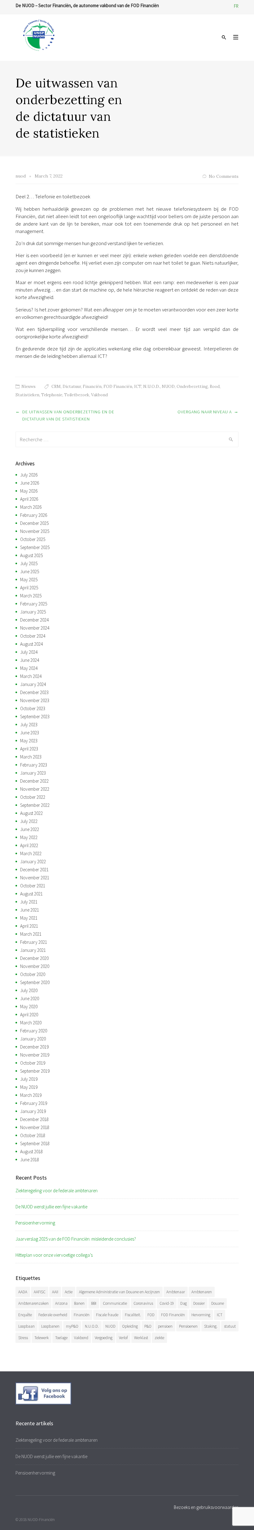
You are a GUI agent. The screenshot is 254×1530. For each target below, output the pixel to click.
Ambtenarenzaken (33, 1303)
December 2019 (34, 1047)
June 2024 (29, 660)
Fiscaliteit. (133, 1314)
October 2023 (32, 708)
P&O (147, 1326)
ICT (137, 386)
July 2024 (28, 652)
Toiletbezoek (76, 395)
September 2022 (35, 805)
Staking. (210, 1326)
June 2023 (29, 733)
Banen (79, 1303)
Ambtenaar (175, 1292)
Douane (217, 1303)
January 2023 (33, 773)
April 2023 (29, 749)
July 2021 (28, 902)
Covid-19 (167, 1303)
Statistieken (27, 395)
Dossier (199, 1303)
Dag (183, 1303)
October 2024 (32, 636)
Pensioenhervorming (35, 1223)
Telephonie (51, 395)
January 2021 (33, 950)
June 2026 (29, 483)
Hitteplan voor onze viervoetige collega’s (54, 1255)
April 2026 (29, 499)
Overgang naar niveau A (204, 412)
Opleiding (130, 1326)
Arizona (61, 1303)
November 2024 (34, 628)
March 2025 (31, 596)
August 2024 (31, 644)
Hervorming (200, 1314)
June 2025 (29, 571)
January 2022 (33, 861)
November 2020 (34, 966)
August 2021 (31, 894)
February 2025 (33, 604)
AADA (22, 1292)
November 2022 (34, 789)
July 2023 (28, 725)
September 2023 (35, 716)
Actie (68, 1292)
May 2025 (28, 580)
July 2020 (28, 990)
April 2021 (29, 926)
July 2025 (28, 563)
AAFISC (40, 1292)
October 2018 (32, 1135)
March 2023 (31, 757)
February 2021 (33, 942)
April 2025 (29, 588)
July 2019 (28, 1079)
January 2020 (33, 1039)
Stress (23, 1337)
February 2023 (33, 765)
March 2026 (31, 507)
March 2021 (31, 934)
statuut (230, 1326)
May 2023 (28, 741)
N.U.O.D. (151, 386)
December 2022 (34, 781)
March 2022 (31, 853)
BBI (93, 1303)
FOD (151, 1314)
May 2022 (28, 837)
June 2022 (29, 829)
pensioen (165, 1326)
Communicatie (115, 1303)
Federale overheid (52, 1314)
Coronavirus (143, 1303)
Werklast (141, 1337)
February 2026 (33, 515)
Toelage (61, 1337)
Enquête (25, 1314)
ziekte (159, 1337)
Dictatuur (72, 386)
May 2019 (28, 1087)
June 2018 (29, 1160)
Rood (215, 386)
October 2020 (32, 974)
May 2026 (28, 491)
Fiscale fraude (107, 1314)
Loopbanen (50, 1326)
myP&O (72, 1326)
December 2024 (34, 620)
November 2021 (34, 878)
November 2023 (34, 700)
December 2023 (34, 692)
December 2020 (34, 958)
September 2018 (35, 1143)
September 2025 (35, 547)
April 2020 (29, 1015)
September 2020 (35, 982)
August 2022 (31, 813)
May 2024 (28, 668)
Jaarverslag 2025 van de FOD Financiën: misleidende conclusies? (75, 1239)
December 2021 (34, 870)
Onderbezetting (192, 386)
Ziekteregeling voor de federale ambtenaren (56, 1191)
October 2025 (32, 539)
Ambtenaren (201, 1292)
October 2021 (32, 886)
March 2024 (31, 676)
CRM (56, 386)
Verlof (123, 1337)
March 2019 (31, 1095)
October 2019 (32, 1063)
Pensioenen (188, 1326)
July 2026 (28, 475)
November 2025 (34, 531)
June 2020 (29, 998)
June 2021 (29, 910)
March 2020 (31, 1023)
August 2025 (31, 555)
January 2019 (33, 1111)
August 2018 (31, 1151)
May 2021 (28, 918)
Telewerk (41, 1337)
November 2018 (34, 1127)
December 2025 (34, 523)
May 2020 (28, 1006)
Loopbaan (26, 1326)
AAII (55, 1292)
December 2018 (34, 1119)
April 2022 (29, 845)
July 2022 (28, 821)
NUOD (168, 386)
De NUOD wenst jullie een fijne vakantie (51, 1207)
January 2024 (33, 684)
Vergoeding (103, 1337)
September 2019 (35, 1071)
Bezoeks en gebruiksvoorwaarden (206, 1507)
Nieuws (28, 386)
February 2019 (33, 1103)
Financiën (92, 386)
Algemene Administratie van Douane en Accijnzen (119, 1292)
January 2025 (33, 612)
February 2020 (33, 1031)
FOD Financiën (117, 386)
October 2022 (32, 797)
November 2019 (34, 1055)
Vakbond (99, 395)
